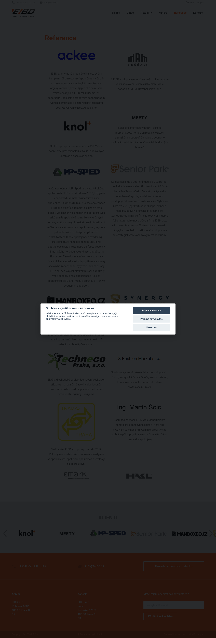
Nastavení (151, 327)
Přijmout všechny (151, 310)
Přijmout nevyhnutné (151, 318)
